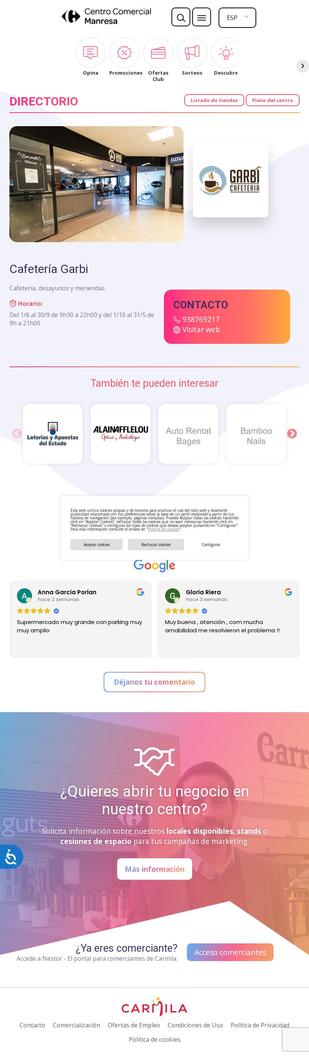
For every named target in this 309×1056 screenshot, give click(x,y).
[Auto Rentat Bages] (188, 434)
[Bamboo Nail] (256, 434)
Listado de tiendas (214, 100)
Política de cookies (163, 529)
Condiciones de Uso (195, 1025)
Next (292, 433)
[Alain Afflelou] (120, 434)
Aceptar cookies (97, 544)
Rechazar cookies (156, 544)
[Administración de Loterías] (53, 434)
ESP (232, 18)
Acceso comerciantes (230, 952)
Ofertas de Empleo (134, 1025)
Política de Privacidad (260, 1025)
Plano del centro (272, 100)
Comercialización (76, 1025)
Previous (16, 433)
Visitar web (201, 329)
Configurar (211, 544)
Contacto (32, 1025)
